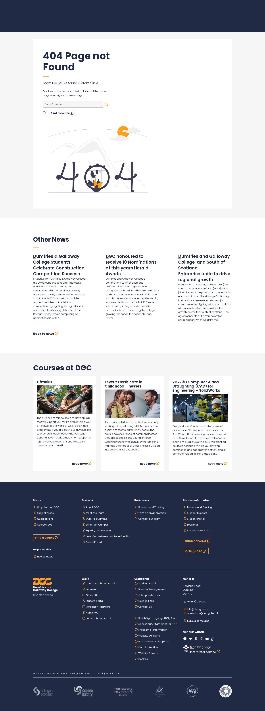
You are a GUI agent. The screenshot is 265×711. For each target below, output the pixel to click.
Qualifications (45, 519)
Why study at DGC (48, 507)
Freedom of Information (152, 630)
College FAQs (146, 601)
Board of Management (152, 589)
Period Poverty (95, 542)
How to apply (45, 556)
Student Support (197, 513)
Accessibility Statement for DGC (157, 624)
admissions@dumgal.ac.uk (203, 613)
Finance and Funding (199, 507)
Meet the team (95, 513)
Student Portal (196, 519)
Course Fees (44, 524)
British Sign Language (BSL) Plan (157, 618)
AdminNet (92, 612)
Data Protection (148, 647)
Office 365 (92, 595)
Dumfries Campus (97, 519)
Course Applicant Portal (100, 583)
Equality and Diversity (98, 530)
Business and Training (151, 507)
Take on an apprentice (152, 513)
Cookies (143, 659)
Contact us (145, 607)
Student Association (199, 530)
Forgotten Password (98, 607)
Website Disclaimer (150, 635)
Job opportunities (149, 595)
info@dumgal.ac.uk (198, 609)
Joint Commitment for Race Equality (108, 536)
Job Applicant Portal (98, 618)
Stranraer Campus (97, 524)
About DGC (93, 507)
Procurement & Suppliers (153, 641)
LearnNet (192, 524)
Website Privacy (148, 653)
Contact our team (149, 519)
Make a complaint (198, 621)
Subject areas (45, 513)
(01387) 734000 (196, 601)
